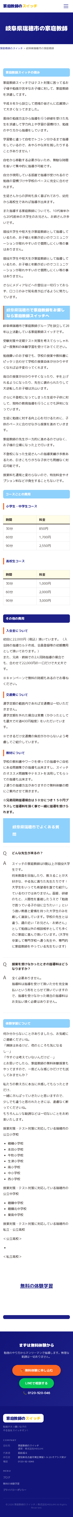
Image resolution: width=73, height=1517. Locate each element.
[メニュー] (66, 6)
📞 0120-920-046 (36, 1393)
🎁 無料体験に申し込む (36, 1370)
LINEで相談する (36, 1383)
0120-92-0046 (26, 1461)
